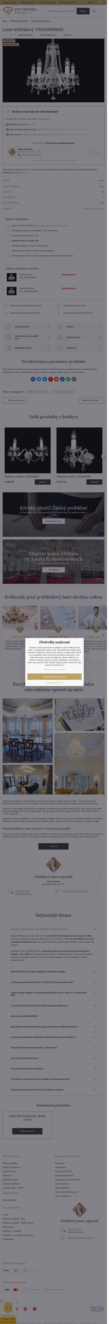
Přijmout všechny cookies (54, 677)
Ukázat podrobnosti (54, 683)
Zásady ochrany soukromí (55, 669)
